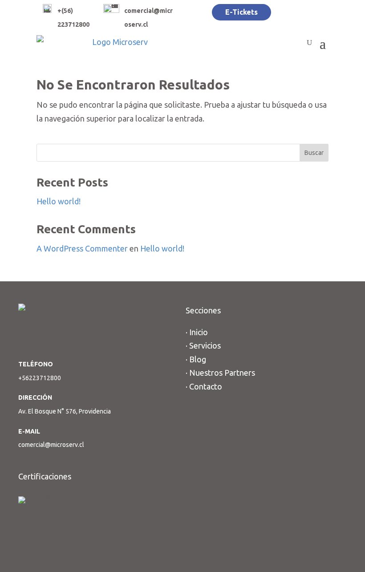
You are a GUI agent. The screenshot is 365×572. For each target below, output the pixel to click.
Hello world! (58, 201)
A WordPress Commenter (82, 248)
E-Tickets (241, 12)
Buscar (314, 152)
